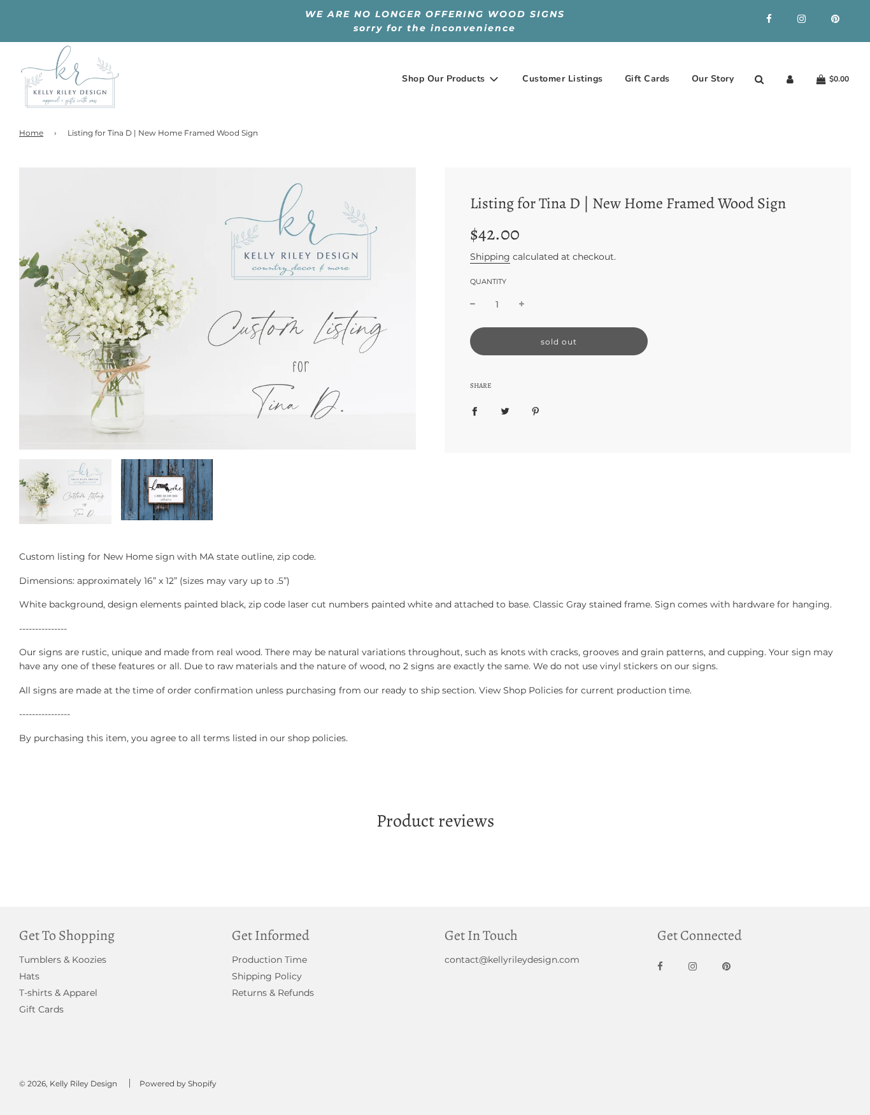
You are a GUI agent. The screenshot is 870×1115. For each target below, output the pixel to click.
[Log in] (790, 79)
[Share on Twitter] (505, 410)
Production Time (269, 959)
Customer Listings (562, 79)
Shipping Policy (267, 976)
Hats (29, 976)
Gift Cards (647, 79)
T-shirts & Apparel (58, 992)
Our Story (713, 79)
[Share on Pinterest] (536, 410)
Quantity (488, 281)
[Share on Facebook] (474, 410)
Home (31, 133)
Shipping (490, 256)
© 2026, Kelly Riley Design (68, 1083)
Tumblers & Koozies (62, 959)
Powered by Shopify (178, 1083)
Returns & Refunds (273, 992)
